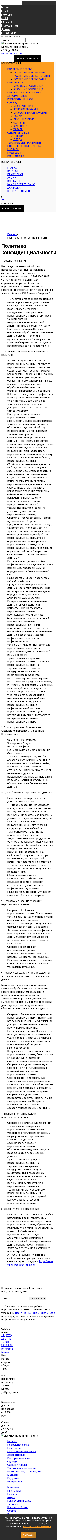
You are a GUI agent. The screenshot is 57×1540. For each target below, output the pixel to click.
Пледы (17, 139)
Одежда (12, 102)
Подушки (14, 152)
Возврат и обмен (9, 33)
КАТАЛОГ (5, 11)
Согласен (28, 1535)
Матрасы (13, 149)
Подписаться (37, 1298)
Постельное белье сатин (30, 79)
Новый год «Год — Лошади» (26, 146)
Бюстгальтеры (23, 106)
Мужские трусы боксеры (30, 112)
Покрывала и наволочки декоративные (24, 94)
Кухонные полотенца (28, 89)
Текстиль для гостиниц (24, 142)
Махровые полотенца (28, 86)
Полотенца (15, 82)
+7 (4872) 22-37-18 (11, 53)
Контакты (13, 1487)
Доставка (5, 29)
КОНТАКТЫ (6, 22)
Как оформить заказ (11, 25)
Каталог (12, 1441)
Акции (11, 1497)
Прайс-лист (14, 1490)
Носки (17, 116)
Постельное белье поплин (31, 75)
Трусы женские (23, 119)
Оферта (11, 1510)
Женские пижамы (25, 109)
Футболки (20, 126)
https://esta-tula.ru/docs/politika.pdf (30, 1263)
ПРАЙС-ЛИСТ (7, 14)
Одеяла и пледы (18, 132)
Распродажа (15, 156)
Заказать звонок (27, 58)
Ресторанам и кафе (20, 99)
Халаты (18, 129)
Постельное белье (19, 69)
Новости (12, 1494)
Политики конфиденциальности (35, 1313)
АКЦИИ (4, 18)
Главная (5, 7)
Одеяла (18, 136)
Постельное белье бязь (29, 72)
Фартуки (19, 122)
